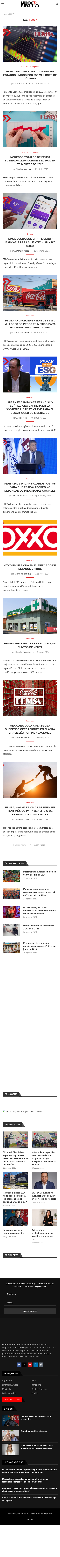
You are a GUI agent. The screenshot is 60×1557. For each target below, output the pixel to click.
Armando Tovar (22, 819)
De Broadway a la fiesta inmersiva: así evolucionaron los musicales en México (39, 910)
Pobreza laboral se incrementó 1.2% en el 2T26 (38, 927)
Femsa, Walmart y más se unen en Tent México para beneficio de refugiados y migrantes (30, 811)
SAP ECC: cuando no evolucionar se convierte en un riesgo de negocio (44, 1195)
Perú (33, 1381)
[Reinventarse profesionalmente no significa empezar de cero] (44, 1217)
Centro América (39, 1389)
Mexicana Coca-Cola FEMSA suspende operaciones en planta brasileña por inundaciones (30, 729)
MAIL (18, 1399)
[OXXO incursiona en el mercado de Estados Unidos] (30, 538)
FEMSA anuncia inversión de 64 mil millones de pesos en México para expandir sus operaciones (30, 324)
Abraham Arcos (22, 83)
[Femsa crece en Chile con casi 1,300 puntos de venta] (30, 616)
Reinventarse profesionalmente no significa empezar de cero (42, 1234)
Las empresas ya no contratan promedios (13, 1231)
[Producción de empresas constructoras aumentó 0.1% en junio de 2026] (11, 947)
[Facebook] (19, 1365)
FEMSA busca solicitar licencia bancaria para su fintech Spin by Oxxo (30, 242)
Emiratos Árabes (10, 1385)
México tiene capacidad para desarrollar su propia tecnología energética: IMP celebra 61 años (43, 1158)
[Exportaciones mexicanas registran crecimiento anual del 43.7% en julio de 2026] (11, 893)
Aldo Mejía (21, 417)
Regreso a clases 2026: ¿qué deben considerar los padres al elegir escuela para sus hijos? (15, 1197)
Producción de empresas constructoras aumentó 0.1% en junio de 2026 (39, 946)
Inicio (5, 14)
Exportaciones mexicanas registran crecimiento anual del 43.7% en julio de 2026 (39, 892)
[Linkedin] (35, 1365)
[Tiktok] (41, 1365)
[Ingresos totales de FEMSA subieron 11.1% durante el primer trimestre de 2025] (30, 129)
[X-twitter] (24, 1365)
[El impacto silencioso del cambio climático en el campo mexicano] (10, 1449)
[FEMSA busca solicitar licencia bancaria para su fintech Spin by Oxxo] (30, 211)
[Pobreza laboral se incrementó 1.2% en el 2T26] (11, 930)
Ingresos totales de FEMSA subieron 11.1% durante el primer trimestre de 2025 (30, 161)
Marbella (6, 1389)
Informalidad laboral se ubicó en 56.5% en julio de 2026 (39, 873)
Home (30, 1519)
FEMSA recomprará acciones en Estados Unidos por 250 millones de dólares (30, 75)
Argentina (7, 1381)
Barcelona (36, 1385)
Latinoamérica (9, 1393)
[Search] (57, 4)
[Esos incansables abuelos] (10, 1435)
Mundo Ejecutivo (23, 573)
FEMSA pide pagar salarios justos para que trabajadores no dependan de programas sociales (30, 487)
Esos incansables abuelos (34, 1431)
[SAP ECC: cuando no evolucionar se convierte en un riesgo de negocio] (44, 1180)
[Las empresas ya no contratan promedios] (15, 1217)
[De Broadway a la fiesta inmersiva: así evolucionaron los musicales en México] (11, 912)
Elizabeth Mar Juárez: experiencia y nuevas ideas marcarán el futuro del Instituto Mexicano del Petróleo (15, 1158)
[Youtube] (30, 1365)
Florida (34, 1393)
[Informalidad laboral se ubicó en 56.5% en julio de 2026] (11, 876)
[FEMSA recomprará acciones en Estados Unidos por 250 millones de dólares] (30, 44)
